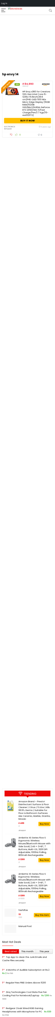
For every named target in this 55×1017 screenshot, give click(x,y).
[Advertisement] (27, 42)
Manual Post (25, 926)
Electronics (9, 126)
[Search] (50, 10)
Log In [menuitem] (4, 3)
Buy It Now (27, 120)
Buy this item (42, 915)
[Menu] (3, 10)
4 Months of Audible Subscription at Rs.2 (27, 969)
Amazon (8, 129)
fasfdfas (23, 910)
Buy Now (44, 823)
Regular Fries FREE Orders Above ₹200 (26, 982)
